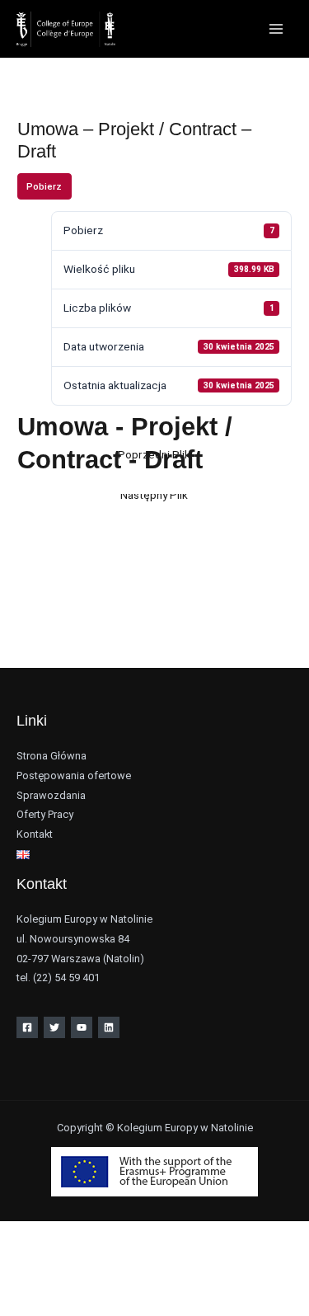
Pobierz (44, 186)
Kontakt (34, 834)
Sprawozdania (51, 795)
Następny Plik (154, 494)
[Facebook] (27, 1027)
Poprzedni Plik (154, 454)
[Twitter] (54, 1027)
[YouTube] (81, 1027)
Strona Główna (51, 756)
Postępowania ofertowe (73, 775)
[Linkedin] (108, 1027)
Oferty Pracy (44, 814)
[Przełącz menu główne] (276, 29)
